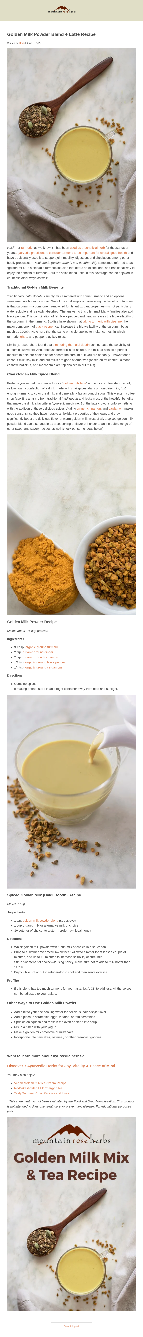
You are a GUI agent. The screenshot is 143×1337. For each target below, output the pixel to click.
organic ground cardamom (43, 667)
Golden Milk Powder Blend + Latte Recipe (51, 34)
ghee (23, 336)
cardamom (116, 408)
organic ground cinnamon (40, 657)
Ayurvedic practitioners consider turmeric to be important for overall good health (71, 253)
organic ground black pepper (45, 662)
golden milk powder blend (40, 920)
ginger (81, 408)
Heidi (22, 43)
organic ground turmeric (42, 647)
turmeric (26, 247)
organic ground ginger (38, 652)
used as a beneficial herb (87, 247)
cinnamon (94, 408)
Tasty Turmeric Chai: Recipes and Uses (41, 1093)
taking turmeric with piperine (102, 321)
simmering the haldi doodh (71, 345)
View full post (71, 1326)
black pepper (45, 326)
